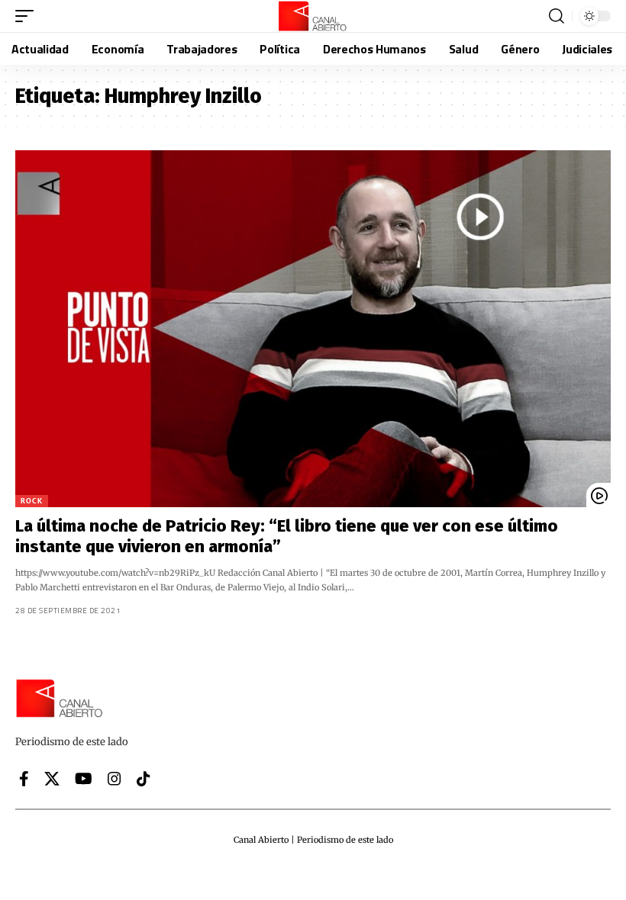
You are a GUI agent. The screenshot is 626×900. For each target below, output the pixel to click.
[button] (28, 16)
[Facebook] (24, 779)
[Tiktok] (143, 779)
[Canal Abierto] (313, 16)
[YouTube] (83, 779)
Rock (32, 501)
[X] (51, 779)
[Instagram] (114, 779)
